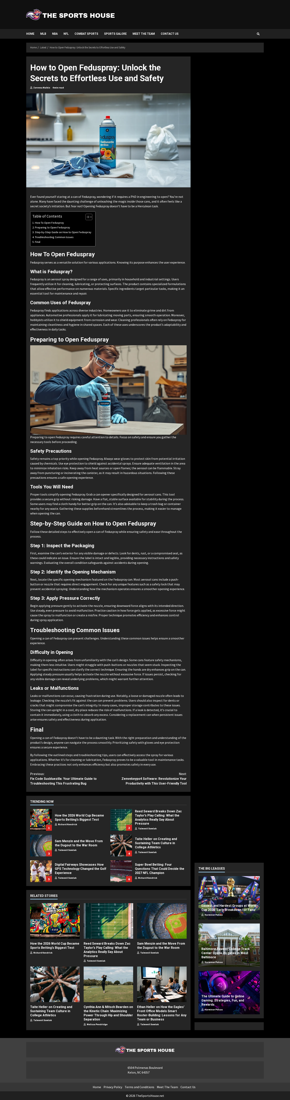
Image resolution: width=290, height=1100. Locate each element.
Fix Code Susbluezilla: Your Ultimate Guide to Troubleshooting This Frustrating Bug (63, 778)
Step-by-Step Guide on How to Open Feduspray (63, 232)
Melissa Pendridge (97, 1024)
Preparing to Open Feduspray (52, 227)
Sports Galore (115, 33)
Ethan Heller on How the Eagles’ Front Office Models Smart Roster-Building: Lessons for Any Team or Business (162, 984)
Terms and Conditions (139, 1087)
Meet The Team (144, 33)
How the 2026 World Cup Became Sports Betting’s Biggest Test (41, 820)
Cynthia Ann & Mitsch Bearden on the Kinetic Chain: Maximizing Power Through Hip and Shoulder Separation (108, 984)
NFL (66, 33)
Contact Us (170, 33)
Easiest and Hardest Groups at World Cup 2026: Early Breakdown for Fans (228, 908)
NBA (55, 33)
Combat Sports (86, 33)
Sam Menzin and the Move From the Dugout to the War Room (41, 845)
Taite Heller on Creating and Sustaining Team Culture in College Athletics (121, 845)
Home (30, 33)
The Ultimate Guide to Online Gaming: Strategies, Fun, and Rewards (222, 1000)
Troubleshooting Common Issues (54, 237)
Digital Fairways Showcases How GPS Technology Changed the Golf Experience (41, 871)
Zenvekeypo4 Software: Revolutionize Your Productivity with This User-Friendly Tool (154, 778)
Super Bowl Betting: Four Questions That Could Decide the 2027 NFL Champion (121, 871)
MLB (43, 33)
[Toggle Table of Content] (86, 217)
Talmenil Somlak (147, 828)
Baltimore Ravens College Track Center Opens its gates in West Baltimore (225, 953)
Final (37, 242)
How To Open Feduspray (49, 222)
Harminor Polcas (213, 914)
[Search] (258, 34)
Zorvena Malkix (41, 87)
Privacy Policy (113, 1087)
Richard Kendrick (67, 824)
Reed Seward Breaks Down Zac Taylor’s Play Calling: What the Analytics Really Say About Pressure (121, 820)
